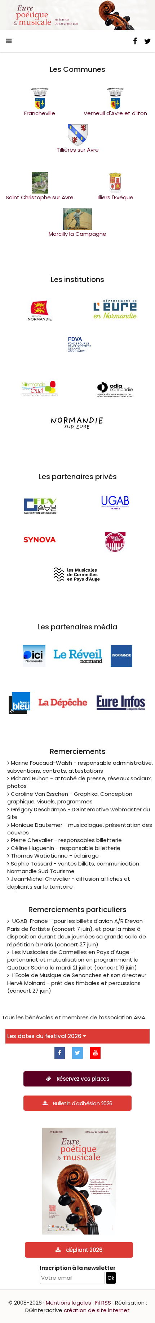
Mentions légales (68, 1302)
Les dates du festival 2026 (45, 1036)
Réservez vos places (83, 1079)
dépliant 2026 (84, 1250)
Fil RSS (103, 1302)
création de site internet (97, 1310)
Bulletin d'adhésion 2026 (82, 1103)
